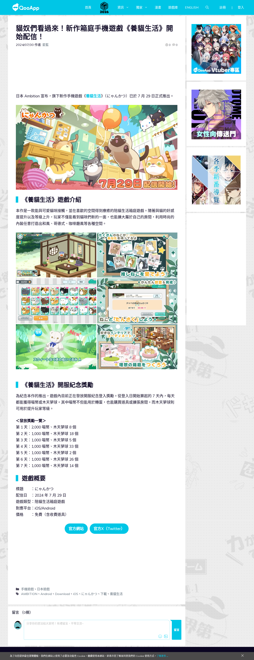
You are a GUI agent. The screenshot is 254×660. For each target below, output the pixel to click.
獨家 (139, 7)
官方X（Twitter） (109, 528)
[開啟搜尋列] (207, 7)
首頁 (88, 7)
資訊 (120, 7)
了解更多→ (162, 655)
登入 (241, 7)
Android (46, 594)
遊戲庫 (173, 7)
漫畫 (158, 7)
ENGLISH (191, 7)
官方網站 (76, 528)
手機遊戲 (27, 589)
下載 (103, 594)
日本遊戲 (43, 589)
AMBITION (29, 594)
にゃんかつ (89, 594)
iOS (75, 594)
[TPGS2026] (104, 7)
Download (62, 594)
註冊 (222, 7)
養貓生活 (93, 96)
